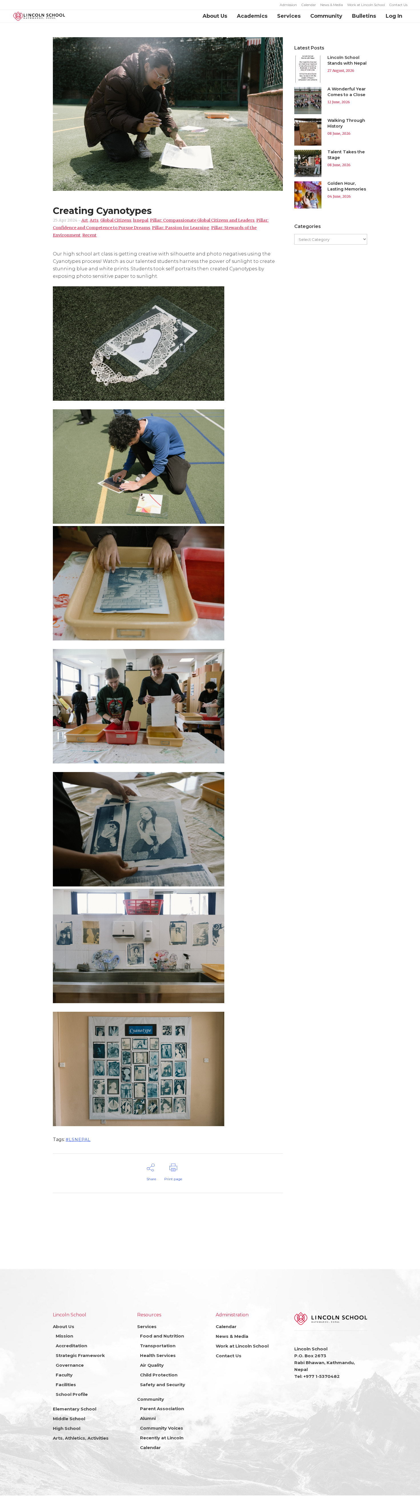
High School (66, 1428)
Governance (70, 1365)
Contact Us (398, 5)
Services (147, 1326)
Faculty (64, 1374)
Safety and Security (162, 1384)
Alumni (148, 1418)
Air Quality (152, 1365)
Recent (89, 235)
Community (150, 1399)
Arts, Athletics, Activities (81, 1438)
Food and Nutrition (162, 1336)
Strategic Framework (80, 1355)
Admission (288, 5)
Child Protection (158, 1374)
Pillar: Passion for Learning (180, 227)
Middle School (69, 1418)
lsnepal (140, 220)
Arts (94, 220)
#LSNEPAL (78, 1139)
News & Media (331, 5)
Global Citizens (115, 220)
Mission (64, 1336)
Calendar (308, 5)
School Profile (72, 1394)
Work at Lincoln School (366, 5)
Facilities (66, 1384)
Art (84, 220)
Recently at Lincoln (161, 1437)
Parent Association (162, 1408)
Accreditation (71, 1345)
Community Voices (161, 1428)
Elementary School (74, 1408)
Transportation (157, 1345)
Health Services (158, 1355)
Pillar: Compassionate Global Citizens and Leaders (202, 220)
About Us (63, 1326)
